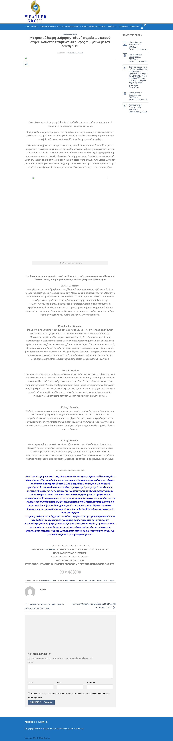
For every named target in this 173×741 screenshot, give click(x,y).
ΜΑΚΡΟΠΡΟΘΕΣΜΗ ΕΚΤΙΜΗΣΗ (103, 580)
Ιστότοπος (91, 682)
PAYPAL (51, 549)
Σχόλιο (31, 662)
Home (27, 27)
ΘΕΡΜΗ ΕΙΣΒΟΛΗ (75, 580)
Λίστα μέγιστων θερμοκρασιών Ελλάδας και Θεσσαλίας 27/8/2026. (138, 45)
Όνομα (31, 682)
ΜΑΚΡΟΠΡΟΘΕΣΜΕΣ (70, 34)
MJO (66, 580)
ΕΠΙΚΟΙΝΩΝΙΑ (135, 27)
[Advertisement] (70, 634)
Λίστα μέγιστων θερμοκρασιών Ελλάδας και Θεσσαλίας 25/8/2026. (138, 96)
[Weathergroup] (50, 11)
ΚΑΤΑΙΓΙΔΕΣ (86, 580)
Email (59, 682)
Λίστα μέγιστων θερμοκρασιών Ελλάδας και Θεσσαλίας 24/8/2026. (138, 108)
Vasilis (80, 53)
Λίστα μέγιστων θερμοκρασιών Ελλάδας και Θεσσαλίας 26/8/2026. (138, 58)
